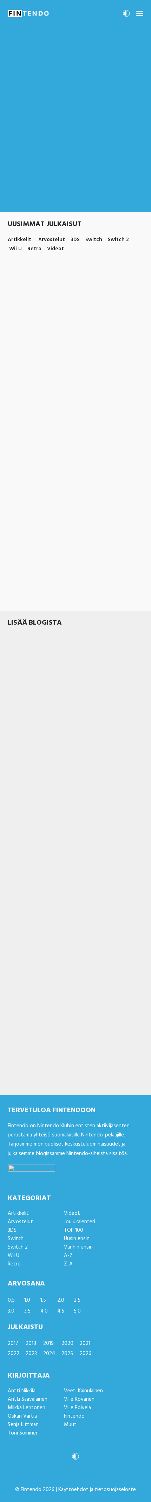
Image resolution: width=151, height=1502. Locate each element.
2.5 (77, 1300)
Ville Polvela (77, 1408)
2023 (31, 1353)
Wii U (13, 1255)
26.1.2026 (17, 1073)
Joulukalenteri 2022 (51, 468)
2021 (85, 1343)
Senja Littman (23, 1424)
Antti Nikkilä (21, 1391)
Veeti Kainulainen (83, 1391)
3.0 (11, 1311)
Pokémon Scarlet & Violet (44, 345)
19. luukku (21, 460)
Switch (75, 353)
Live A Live (23, 713)
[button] (140, 13)
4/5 (34, 722)
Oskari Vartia (22, 1416)
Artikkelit (41, 583)
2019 (48, 1343)
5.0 (77, 1311)
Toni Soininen (23, 1433)
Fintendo (74, 1416)
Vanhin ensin (78, 1247)
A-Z (68, 1255)
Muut (70, 1424)
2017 (13, 1343)
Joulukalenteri (79, 1222)
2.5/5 (36, 353)
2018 (31, 1343)
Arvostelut (55, 353)
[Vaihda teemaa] (126, 15)
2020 (67, 1343)
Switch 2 (87, 1073)
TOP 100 (73, 1230)
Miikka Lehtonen (26, 1408)
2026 (85, 1353)
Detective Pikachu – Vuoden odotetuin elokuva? (63, 947)
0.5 (11, 1300)
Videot (72, 1213)
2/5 (31, 836)
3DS (65, 836)
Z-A (68, 1264)
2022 (13, 1353)
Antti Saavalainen (27, 1399)
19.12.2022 (18, 353)
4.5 (60, 1311)
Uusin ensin (77, 1239)
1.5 (43, 1300)
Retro (14, 1264)
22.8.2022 (17, 722)
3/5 (33, 1073)
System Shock (27, 1065)
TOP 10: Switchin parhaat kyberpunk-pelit (66, 574)
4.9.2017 (16, 836)
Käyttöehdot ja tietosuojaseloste (97, 1489)
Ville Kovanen (79, 1399)
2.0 (60, 1300)
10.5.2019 (16, 959)
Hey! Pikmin (24, 828)
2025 (67, 1353)
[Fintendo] (28, 13)
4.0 (44, 1311)
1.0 (27, 1300)
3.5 (27, 1311)
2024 (49, 1353)
